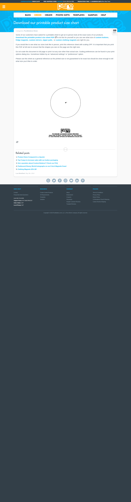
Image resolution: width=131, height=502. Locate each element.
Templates (78, 15)
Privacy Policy (96, 195)
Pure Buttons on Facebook (60, 180)
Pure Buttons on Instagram (65, 180)
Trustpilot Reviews (71, 204)
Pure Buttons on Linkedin (77, 180)
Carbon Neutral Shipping (99, 201)
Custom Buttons (26, 1)
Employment (69, 195)
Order (37, 15)
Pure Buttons (65, 7)
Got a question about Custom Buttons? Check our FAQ (38, 163)
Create (48, 15)
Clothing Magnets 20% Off (27, 169)
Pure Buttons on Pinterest (83, 180)
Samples (92, 15)
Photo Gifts (63, 15)
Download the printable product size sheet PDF (35, 37)
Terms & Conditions (98, 192)
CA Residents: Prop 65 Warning (101, 199)
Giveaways (69, 199)
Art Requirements (44, 195)
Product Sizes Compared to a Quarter (31, 157)
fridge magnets (22, 40)
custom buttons (101, 37)
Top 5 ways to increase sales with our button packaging (38, 160)
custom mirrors (35, 40)
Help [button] (103, 15)
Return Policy (96, 197)
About (68, 192)
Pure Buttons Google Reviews (48, 180)
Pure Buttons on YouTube (71, 180)
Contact (16, 192)
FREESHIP (60, 1)
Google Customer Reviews (73, 201)
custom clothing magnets (66, 40)
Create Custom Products (46, 192)
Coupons (68, 197)
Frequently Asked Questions (21, 195)
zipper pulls (47, 40)
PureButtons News (31, 31)
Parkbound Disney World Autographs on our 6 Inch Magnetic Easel (42, 166)
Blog (28, 15)
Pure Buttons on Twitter (54, 180)
